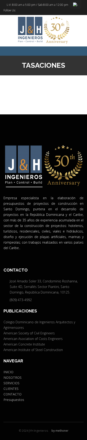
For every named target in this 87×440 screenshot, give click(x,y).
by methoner (60, 431)
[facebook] (18, 10)
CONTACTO (12, 394)
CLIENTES (11, 388)
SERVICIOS (11, 383)
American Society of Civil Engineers (29, 333)
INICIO (8, 372)
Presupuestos (13, 399)
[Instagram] (25, 10)
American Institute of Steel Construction (33, 350)
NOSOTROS (12, 377)
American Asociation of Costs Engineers (33, 338)
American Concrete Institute (24, 344)
